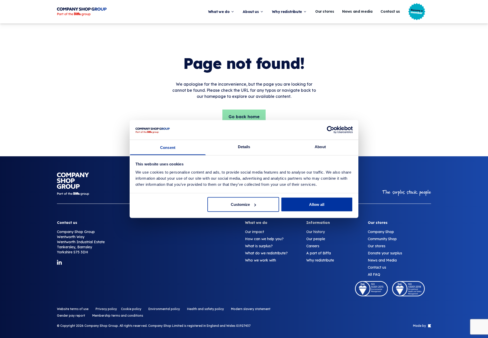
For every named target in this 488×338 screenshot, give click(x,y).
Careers (312, 246)
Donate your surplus (385, 253)
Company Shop (381, 231)
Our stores (324, 11)
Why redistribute (287, 11)
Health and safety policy (205, 309)
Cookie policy (131, 309)
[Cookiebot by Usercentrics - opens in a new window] (330, 130)
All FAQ (374, 274)
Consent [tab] (167, 147)
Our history (315, 231)
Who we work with (260, 260)
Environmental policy (164, 309)
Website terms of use (72, 309)
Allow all (316, 204)
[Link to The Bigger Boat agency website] (429, 326)
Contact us (390, 11)
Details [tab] (244, 146)
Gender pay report (71, 315)
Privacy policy (106, 309)
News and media (357, 11)
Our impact (254, 231)
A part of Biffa (318, 253)
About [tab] (320, 146)
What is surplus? (259, 246)
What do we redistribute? (266, 253)
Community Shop (382, 239)
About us (251, 11)
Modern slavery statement (250, 309)
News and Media (382, 260)
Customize (240, 204)
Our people (315, 239)
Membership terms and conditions (117, 315)
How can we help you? (264, 239)
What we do (219, 11)
